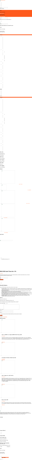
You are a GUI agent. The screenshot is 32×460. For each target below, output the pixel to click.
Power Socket (5, 77)
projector (10, 238)
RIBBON (12, 238)
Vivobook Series (7, 57)
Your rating (1, 303)
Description (3, 282)
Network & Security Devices (5, 137)
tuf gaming (20, 238)
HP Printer (4, 84)
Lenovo (4, 41)
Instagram (3, 433)
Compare (1, 280)
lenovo (18, 237)
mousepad (27, 237)
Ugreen (4, 105)
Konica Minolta (5, 38)
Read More (3, 340)
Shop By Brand (4, 36)
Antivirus (1, 236)
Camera (12, 236)
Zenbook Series (7, 58)
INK (4, 85)
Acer (4, 50)
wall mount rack (3, 239)
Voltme (4, 102)
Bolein (4, 47)
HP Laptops (4, 53)
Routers (4, 75)
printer (4, 238)
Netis (4, 39)
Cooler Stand (19, 236)
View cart (1, 16)
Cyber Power (5, 37)
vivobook (30, 238)
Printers (3, 83)
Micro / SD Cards (5, 70)
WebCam (4, 80)
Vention (4, 111)
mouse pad (4, 65)
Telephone (4, 78)
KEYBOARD (12, 237)
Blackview (4, 99)
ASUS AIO (6, 55)
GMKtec (4, 52)
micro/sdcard (20, 237)
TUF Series (6, 119)
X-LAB (4, 46)
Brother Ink (10, 236)
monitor (23, 237)
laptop (6, 122)
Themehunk (11, 446)
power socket (1, 238)
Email (1, 312)
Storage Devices (4, 69)
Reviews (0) (3, 283)
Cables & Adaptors (5, 128)
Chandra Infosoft (4, 446)
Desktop (6, 60)
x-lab (6, 239)
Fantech (4, 43)
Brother (4, 149)
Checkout (4, 16)
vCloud (4, 107)
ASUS (4, 40)
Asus (3, 236)
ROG (13, 238)
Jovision (4, 81)
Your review (2, 309)
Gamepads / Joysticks (6, 66)
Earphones (4, 72)
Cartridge (4, 86)
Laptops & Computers (5, 49)
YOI (4, 44)
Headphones (5, 73)
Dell (3, 42)
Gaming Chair (5, 79)
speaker (18, 238)
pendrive (30, 237)
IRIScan (4, 108)
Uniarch (4, 82)
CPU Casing (5, 63)
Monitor (4, 62)
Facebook (3, 432)
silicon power (15, 238)
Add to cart (1, 279)
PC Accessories (4, 64)
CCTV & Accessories (4, 143)
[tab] (17, 282)
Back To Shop (2, 13)
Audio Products (4, 134)
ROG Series (6, 56)
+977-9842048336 (4, 95)
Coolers (4, 125)
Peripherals (3, 76)
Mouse (4, 131)
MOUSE (25, 237)
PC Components (4, 61)
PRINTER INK (7, 238)
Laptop (6, 114)
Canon (4, 146)
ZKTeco (4, 87)
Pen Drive (4, 71)
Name (1, 310)
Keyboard (4, 68)
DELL (24, 236)
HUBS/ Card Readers (6, 67)
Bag (3, 140)
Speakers (4, 74)
